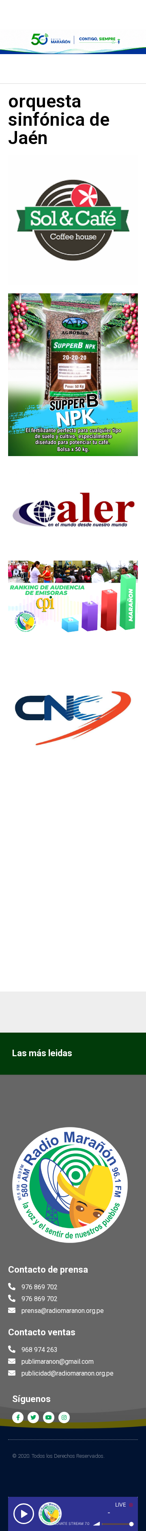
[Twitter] (33, 1417)
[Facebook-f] (18, 1417)
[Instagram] (64, 1417)
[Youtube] (48, 1417)
